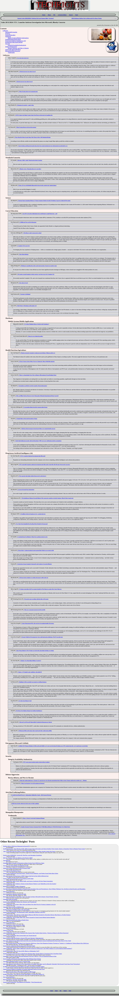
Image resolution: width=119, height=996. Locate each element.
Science (7, 33)
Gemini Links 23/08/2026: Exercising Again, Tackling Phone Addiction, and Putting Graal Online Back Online (30, 873)
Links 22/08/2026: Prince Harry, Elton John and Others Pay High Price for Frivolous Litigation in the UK (29, 904)
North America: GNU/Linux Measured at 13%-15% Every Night (19, 946)
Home (43, 14)
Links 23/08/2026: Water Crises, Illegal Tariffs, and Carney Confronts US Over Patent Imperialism (28, 881)
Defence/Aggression (11, 46)
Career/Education (10, 35)
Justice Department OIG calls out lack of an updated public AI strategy (38, 623)
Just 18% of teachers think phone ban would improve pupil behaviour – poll (40, 213)
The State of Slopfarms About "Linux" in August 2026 (16, 961)
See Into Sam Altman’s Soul (25, 700)
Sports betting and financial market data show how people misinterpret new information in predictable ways (43, 145)
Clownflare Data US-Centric (10, 899)
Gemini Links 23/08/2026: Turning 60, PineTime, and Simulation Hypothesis (22, 855)
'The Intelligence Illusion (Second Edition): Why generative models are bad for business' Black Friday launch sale (47, 498)
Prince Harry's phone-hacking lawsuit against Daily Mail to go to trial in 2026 (36, 550)
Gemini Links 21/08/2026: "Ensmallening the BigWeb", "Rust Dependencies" (22, 982)
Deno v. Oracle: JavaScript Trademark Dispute (34, 818)
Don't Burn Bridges (24, 254)
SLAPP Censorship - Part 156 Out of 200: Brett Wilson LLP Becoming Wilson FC (23, 974)
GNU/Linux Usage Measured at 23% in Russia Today (16, 868)
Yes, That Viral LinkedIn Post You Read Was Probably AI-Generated (32, 524)
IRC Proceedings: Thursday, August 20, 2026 (14, 979)
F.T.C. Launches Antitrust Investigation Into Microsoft (33, 456)
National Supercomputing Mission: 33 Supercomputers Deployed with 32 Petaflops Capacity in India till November (44, 200)
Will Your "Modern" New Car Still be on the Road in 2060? (18, 858)
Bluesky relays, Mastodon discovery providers (30, 169)
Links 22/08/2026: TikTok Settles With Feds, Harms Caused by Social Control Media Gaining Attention (29, 917)
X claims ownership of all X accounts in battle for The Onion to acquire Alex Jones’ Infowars (41, 589)
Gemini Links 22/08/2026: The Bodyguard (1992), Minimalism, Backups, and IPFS (24, 912)
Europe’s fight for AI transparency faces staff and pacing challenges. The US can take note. (42, 637)
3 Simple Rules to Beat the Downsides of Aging (26, 418)
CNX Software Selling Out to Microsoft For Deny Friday (86, 18)
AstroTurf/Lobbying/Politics (13, 49)
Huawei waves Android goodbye (35, 336)
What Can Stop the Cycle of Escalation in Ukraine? (33, 783)
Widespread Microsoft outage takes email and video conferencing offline (35, 730)
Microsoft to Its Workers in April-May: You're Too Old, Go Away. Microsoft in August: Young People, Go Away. (30, 896)
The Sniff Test (6, 860)
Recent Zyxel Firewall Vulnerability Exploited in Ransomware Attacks (36, 722)
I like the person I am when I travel (28, 71)
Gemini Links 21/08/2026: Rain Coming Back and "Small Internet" (20, 935)
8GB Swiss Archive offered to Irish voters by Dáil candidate (25, 803)
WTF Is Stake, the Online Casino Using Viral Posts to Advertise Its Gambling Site (34, 115)
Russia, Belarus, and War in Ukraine (18, 48)
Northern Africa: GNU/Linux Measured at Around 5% (16, 846)
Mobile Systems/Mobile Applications (18, 38)
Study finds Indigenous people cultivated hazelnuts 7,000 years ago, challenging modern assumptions (38, 440)
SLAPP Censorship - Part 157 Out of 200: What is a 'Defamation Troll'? (21, 951)
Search (71, 14)
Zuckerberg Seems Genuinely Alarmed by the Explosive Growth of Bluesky (35, 564)
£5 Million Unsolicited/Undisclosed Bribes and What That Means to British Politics (23, 966)
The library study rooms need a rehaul (32, 233)
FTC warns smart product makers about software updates (36, 762)
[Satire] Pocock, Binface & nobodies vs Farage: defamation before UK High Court (24, 969)
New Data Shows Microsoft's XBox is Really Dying (16, 920)
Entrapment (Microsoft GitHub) (14, 42)
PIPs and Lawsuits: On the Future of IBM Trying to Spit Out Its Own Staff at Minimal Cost (25, 876)
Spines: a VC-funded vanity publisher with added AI (30, 672)
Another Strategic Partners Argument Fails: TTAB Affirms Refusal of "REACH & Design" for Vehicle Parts (45, 826)
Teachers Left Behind (25, 294)
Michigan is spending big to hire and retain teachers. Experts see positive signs (39, 265)
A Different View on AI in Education (28, 222)
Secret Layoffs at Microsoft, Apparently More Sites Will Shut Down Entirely (22, 959)
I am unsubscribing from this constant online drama (35, 407)
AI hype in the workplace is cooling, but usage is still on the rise (34, 577)
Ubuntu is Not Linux (8, 930)
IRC (54, 14)
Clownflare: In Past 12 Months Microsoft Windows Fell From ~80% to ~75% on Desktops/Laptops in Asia (29, 956)
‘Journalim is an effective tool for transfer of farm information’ (32, 385)
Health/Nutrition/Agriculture (13, 39)
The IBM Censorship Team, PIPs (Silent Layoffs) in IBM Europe (19, 971)
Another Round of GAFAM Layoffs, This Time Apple (16, 909)
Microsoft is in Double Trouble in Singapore (14, 886)
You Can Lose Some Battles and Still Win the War (15, 865)
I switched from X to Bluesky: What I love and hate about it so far (33, 536)
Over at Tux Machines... (9, 891)
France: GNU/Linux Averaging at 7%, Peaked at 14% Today (18, 878)
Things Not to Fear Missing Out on (12, 870)
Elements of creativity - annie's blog (25, 105)
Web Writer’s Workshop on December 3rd (27, 305)
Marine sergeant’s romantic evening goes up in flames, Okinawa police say (38, 353)
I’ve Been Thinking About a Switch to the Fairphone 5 (37, 324)
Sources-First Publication (9, 927)
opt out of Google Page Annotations (26, 489)
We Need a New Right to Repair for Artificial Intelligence (29, 710)
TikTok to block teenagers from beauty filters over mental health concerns (38, 428)
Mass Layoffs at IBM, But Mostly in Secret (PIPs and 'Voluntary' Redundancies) (23, 938)
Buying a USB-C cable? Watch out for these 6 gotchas (30, 160)
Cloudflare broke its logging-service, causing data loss (33, 514)
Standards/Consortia (11, 32)
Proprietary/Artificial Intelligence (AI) (15, 41)
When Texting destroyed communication (28, 91)
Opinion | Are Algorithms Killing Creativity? (31, 660)
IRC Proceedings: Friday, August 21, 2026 (14, 925)
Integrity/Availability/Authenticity (17, 45)
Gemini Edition (63, 14)
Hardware (8, 36)
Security (7, 44)
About (49, 14)
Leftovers (5, 30)
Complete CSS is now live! (24, 245)
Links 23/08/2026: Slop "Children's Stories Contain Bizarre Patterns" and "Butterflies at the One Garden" (29, 883)
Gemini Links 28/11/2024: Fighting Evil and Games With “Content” (35, 18)
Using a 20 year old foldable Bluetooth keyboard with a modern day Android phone (37, 185)
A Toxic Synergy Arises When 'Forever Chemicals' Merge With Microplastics (37, 361)
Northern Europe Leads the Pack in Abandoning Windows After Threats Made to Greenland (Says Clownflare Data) (32, 953)
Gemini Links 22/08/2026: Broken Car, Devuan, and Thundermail (19, 902)
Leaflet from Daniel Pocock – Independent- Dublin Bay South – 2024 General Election (31, 795)
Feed (76, 14)
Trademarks (11, 52)
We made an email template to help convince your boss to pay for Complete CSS (36, 274)
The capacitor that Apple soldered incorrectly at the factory (32, 476)
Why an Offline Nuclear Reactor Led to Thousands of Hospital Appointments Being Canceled (37, 395)
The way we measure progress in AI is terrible (34, 609)
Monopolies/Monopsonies (12, 51)
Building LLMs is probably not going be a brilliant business (32, 682)
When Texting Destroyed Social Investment (26, 127)
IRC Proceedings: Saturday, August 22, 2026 (14, 894)
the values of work (24, 282)
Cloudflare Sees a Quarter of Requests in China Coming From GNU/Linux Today (23, 863)
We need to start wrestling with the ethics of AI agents (36, 599)
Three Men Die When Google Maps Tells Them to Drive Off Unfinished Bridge (33, 137)
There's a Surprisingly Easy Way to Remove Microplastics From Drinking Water (37, 375)
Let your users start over (23, 58)
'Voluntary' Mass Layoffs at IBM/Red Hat (13, 907)
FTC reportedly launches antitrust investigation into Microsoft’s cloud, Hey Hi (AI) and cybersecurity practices (45, 464)
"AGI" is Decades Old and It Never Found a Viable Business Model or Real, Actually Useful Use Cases (29, 851)
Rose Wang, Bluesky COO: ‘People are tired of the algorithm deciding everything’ (35, 650)
